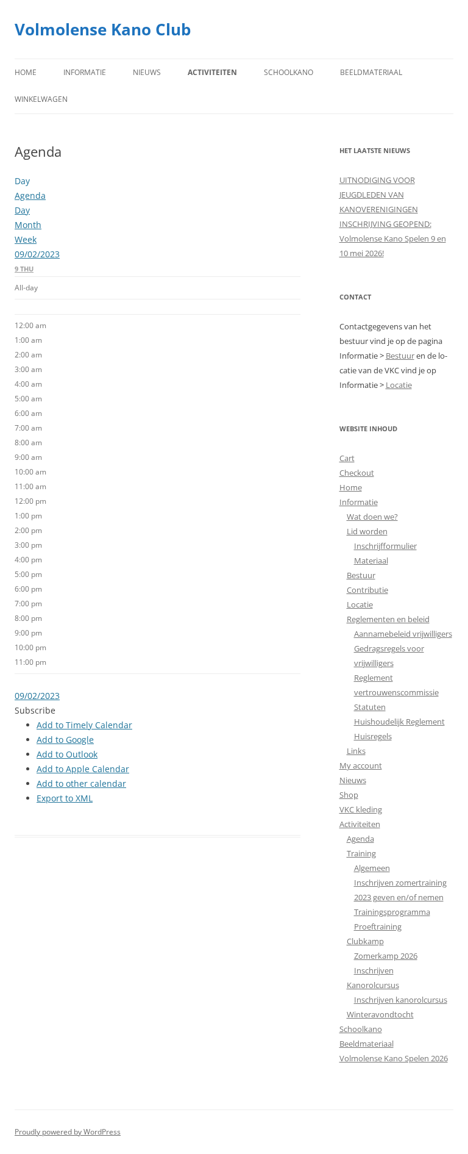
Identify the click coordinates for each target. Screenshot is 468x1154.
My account (360, 765)
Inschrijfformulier (385, 545)
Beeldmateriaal (371, 72)
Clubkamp (365, 941)
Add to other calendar (81, 783)
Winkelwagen (41, 99)
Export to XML (65, 798)
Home (26, 72)
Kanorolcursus (373, 985)
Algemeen (372, 867)
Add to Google (65, 739)
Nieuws (147, 72)
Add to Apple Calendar (83, 769)
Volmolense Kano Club (103, 29)
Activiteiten (212, 72)
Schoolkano (288, 72)
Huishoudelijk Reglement (399, 721)
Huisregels (373, 736)
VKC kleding (360, 809)
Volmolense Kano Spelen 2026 (393, 1058)
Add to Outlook (67, 754)
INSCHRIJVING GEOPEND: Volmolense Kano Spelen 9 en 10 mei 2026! (392, 238)
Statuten (370, 706)
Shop (348, 794)
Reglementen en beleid (388, 619)
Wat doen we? (372, 516)
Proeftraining (378, 926)
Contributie (367, 589)
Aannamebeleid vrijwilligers (403, 633)
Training (361, 853)
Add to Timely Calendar (84, 725)
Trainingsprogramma (392, 911)
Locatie (399, 384)
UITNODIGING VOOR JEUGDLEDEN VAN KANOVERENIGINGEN (378, 194)
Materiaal (371, 560)
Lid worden (367, 531)
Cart (347, 458)
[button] (35, 710)
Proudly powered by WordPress (68, 1132)
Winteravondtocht (380, 1014)
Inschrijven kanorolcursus (400, 999)
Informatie (84, 72)
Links (356, 750)
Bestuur (400, 355)
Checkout (356, 472)
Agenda (360, 838)
